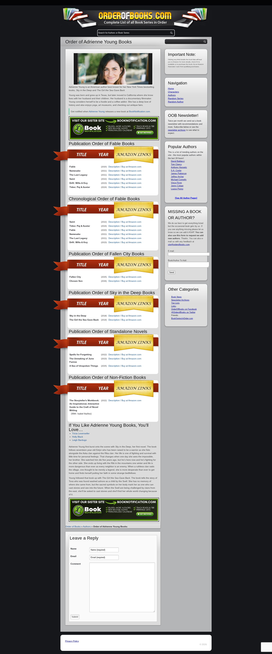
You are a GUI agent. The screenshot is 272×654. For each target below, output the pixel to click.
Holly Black (77, 436)
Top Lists (175, 303)
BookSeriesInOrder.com (182, 318)
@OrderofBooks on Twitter (183, 312)
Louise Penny (177, 189)
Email (73, 556)
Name (73, 548)
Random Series (175, 98)
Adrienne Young (97, 111)
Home (171, 88)
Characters (173, 92)
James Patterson (179, 173)
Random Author (176, 101)
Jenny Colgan (177, 186)
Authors (87, 526)
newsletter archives (177, 130)
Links (173, 306)
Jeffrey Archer (177, 176)
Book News (176, 297)
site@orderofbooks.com (179, 244)
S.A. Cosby (176, 170)
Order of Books (73, 526)
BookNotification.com (139, 111)
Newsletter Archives (180, 300)
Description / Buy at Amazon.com (124, 166)
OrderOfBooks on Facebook (184, 309)
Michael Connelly (179, 179)
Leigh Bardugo (79, 440)
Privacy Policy (72, 641)
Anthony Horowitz (179, 167)
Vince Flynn (176, 183)
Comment (76, 564)
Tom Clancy (176, 164)
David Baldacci (178, 161)
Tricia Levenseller (81, 433)
